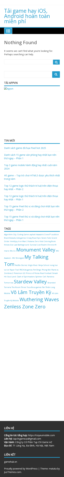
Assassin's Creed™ (43, 234)
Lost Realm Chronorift (46, 245)
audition (55, 234)
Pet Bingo (37, 270)
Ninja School (43, 265)
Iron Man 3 (23, 241)
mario (6, 251)
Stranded (51, 283)
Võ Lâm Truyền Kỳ (31, 292)
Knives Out (8, 245)
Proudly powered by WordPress (21, 468)
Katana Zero (33, 241)
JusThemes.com (12, 472)
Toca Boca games (34, 287)
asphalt (33, 234)
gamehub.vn (10, 461)
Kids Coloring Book (48, 241)
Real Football (46, 273)
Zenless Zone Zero (24, 306)
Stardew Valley (30, 281)
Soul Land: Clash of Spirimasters (21, 277)
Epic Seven (42, 238)
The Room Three (19, 287)
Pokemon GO (19, 273)
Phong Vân (46, 270)
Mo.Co (13, 251)
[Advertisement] (28, 114)
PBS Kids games (26, 270)
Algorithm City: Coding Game (16, 234)
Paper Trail (14, 270)
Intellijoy (14, 241)
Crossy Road (31, 238)
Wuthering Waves (39, 299)
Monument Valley (35, 249)
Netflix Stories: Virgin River (26, 265)
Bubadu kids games (17, 238)
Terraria (7, 287)
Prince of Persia (33, 273)
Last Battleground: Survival (25, 245)
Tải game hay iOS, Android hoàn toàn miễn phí (27, 16)
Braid (6, 238)
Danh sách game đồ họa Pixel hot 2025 (25, 148)
